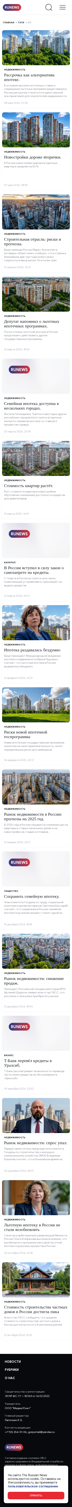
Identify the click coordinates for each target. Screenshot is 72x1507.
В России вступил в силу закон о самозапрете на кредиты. (34, 570)
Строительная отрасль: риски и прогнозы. (32, 241)
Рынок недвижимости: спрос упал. (35, 1142)
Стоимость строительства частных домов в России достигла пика (35, 1309)
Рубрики (12, 1370)
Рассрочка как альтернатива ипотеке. (29, 77)
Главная (8, 22)
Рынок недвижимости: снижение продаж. (34, 980)
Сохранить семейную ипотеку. (32, 896)
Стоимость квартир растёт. (28, 485)
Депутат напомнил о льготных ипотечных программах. (31, 323)
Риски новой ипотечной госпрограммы (25, 734)
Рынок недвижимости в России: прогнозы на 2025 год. (33, 816)
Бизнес (9, 1055)
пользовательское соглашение (33, 1486)
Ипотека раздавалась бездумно (32, 650)
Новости (13, 1362)
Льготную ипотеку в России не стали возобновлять (32, 1227)
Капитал (10, 562)
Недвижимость (14, 69)
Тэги (21, 22)
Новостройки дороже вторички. (32, 157)
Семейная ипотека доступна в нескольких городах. (31, 406)
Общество (11, 891)
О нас (10, 1378)
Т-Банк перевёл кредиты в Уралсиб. (28, 1063)
